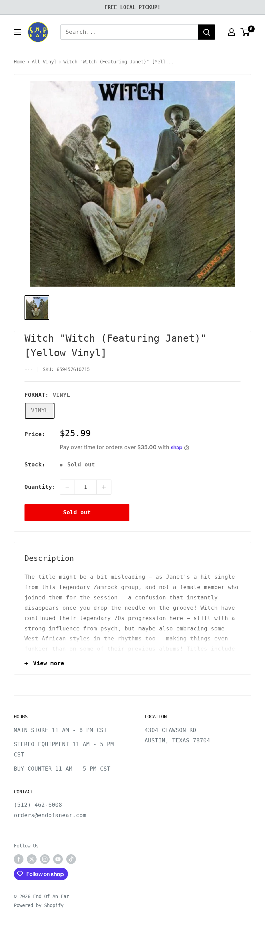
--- (28, 369)
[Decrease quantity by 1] (67, 487)
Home (19, 61)
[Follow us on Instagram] (45, 859)
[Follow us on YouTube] (58, 859)
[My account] (231, 32)
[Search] (206, 32)
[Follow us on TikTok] (71, 859)
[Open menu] (17, 32)
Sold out (77, 512)
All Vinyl (44, 61)
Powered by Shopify (38, 905)
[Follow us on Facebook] (18, 859)
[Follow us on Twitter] (32, 859)
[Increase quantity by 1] (104, 487)
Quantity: (40, 487)
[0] (245, 32)
